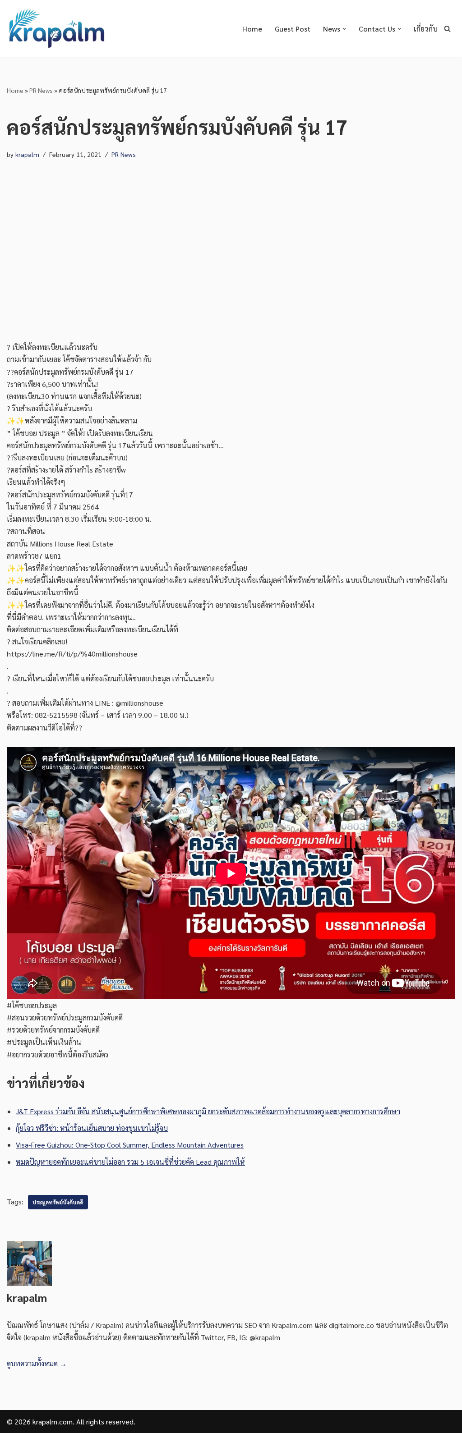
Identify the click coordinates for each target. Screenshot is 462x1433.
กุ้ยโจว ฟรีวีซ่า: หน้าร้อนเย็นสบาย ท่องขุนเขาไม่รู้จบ (92, 1128)
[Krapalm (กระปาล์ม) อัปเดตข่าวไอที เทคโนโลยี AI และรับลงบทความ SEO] (56, 28)
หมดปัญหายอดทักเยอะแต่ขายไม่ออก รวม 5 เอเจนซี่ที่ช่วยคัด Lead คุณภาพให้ (130, 1162)
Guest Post (292, 28)
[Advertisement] (231, 251)
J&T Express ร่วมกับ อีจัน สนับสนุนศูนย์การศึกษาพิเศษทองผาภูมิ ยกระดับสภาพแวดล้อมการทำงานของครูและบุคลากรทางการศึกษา (208, 1111)
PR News (41, 90)
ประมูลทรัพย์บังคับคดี (57, 1202)
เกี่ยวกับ (426, 28)
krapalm (27, 154)
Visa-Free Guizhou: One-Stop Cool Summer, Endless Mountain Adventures (130, 1144)
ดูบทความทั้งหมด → (37, 1363)
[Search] (447, 28)
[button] (344, 29)
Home (252, 28)
